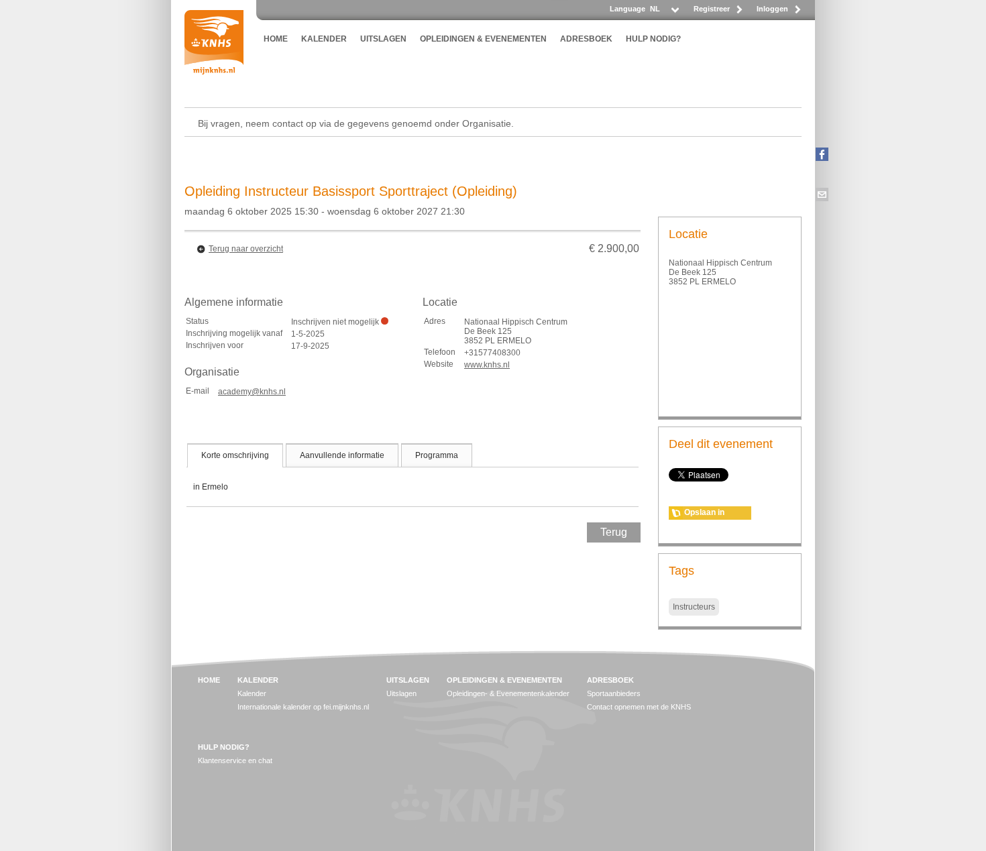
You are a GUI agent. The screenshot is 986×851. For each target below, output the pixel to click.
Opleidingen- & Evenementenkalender (508, 693)
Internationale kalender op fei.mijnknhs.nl (303, 707)
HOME (276, 39)
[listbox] (663, 12)
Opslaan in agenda (704, 514)
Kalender (251, 693)
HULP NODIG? (653, 39)
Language (627, 9)
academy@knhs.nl (252, 391)
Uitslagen (401, 693)
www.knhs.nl (487, 365)
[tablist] (412, 475)
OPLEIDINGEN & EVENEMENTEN (483, 39)
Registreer (712, 9)
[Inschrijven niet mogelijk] (384, 321)
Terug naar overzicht (246, 248)
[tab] (235, 455)
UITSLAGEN (383, 39)
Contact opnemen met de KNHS (639, 707)
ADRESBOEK (586, 39)
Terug (613, 532)
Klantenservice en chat (235, 760)
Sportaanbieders (614, 693)
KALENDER (324, 39)
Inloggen (772, 9)
